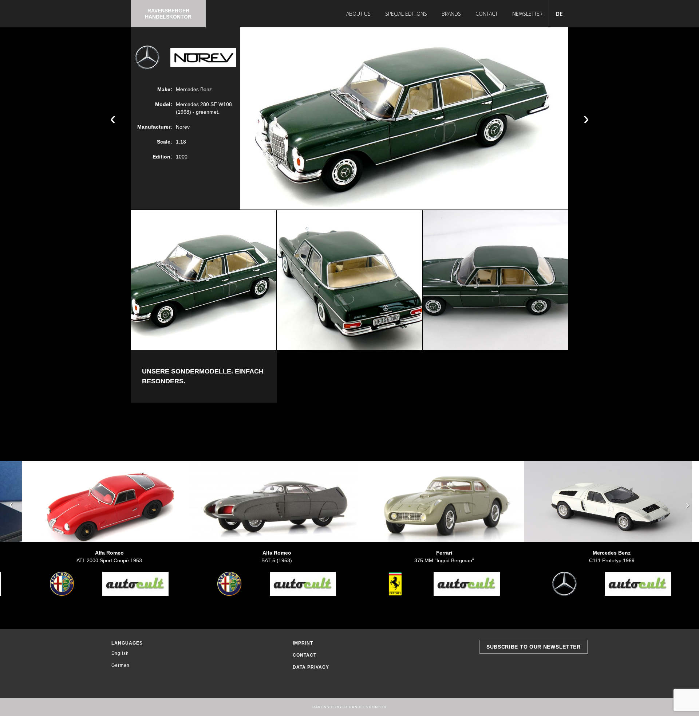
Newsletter (527, 13)
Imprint (303, 643)
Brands (451, 13)
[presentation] (11, 504)
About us (358, 13)
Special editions (406, 13)
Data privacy (311, 667)
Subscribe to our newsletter (533, 647)
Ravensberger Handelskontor (168, 14)
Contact (486, 13)
